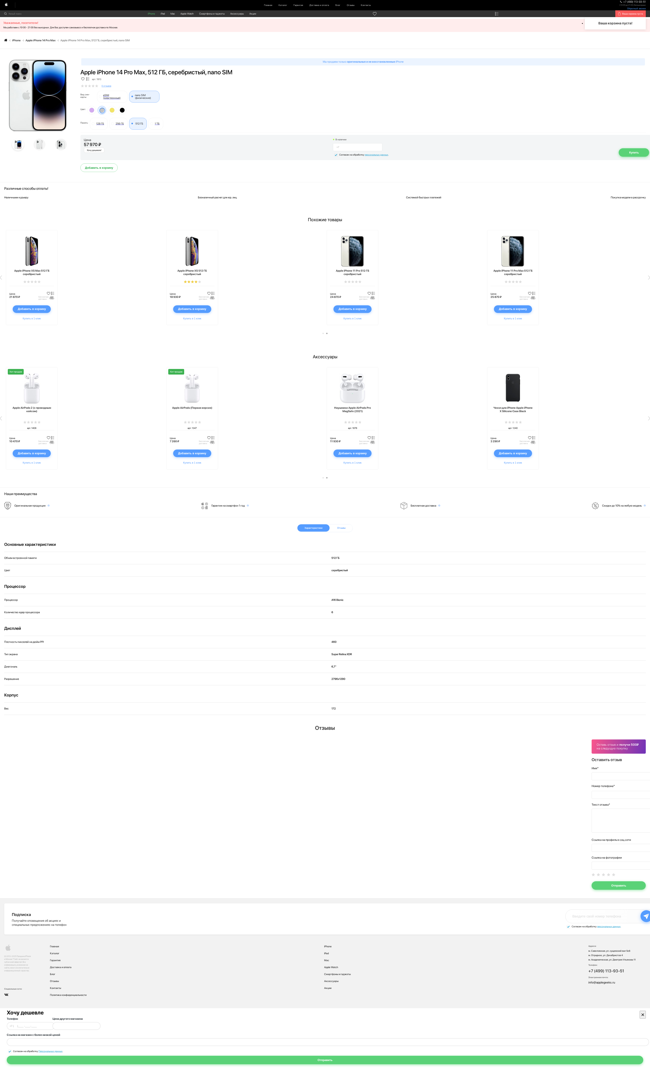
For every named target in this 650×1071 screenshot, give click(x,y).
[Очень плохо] (593, 874)
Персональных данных (50, 1051)
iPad (163, 13)
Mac (172, 13)
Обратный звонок (636, 8)
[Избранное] (374, 13)
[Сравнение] (496, 13)
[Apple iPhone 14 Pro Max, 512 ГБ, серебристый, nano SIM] (37, 95)
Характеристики (313, 528)
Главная (268, 5)
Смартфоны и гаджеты (212, 13)
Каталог (283, 5)
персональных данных (376, 154)
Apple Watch (187, 13)
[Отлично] (613, 874)
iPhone (151, 13)
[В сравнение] (87, 79)
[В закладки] (82, 79)
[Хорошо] (608, 874)
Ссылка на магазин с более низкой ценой (33, 1034)
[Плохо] (598, 874)
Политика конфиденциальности (68, 995)
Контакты (366, 5)
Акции (252, 13)
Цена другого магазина (67, 1018)
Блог (337, 5)
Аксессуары (237, 13)
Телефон (12, 1018)
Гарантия (298, 5)
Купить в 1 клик (32, 318)
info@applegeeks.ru (601, 982)
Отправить (618, 885)
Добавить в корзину (99, 167)
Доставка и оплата (319, 5)
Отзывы (350, 5)
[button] (323, 333)
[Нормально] (603, 874)
